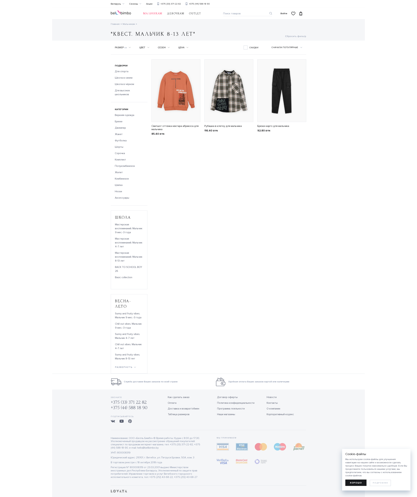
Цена (181, 47)
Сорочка (120, 153)
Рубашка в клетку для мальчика (223, 126)
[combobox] (288, 47)
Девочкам (175, 13)
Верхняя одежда (124, 115)
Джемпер (120, 127)
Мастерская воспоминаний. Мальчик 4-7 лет (128, 242)
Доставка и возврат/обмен (183, 408)
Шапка (118, 185)
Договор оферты (227, 397)
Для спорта (121, 71)
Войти (283, 13)
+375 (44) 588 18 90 (199, 3)
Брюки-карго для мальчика (273, 126)
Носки (118, 191)
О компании (273, 408)
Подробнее (380, 483)
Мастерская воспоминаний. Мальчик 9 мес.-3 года (128, 228)
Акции (149, 4)
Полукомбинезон (125, 166)
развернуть (124, 367)
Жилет (119, 172)
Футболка (121, 140)
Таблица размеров (178, 414)
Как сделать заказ (178, 397)
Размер (121, 47)
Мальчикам (129, 24)
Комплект (120, 159)
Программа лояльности (231, 408)
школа (123, 217)
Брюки (118, 121)
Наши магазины (226, 414)
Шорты (119, 147)
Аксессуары (122, 197)
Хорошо (356, 482)
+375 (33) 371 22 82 (171, 3)
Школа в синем (123, 77)
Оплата (172, 403)
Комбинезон (122, 178)
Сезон (162, 47)
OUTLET (195, 13)
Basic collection (123, 277)
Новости (272, 397)
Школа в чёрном (124, 84)
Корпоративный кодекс (280, 414)
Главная (115, 24)
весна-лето (123, 304)
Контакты (272, 403)
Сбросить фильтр (295, 36)
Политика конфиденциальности (235, 403)
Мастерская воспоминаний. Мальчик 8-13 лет (128, 256)
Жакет (119, 134)
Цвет (142, 47)
